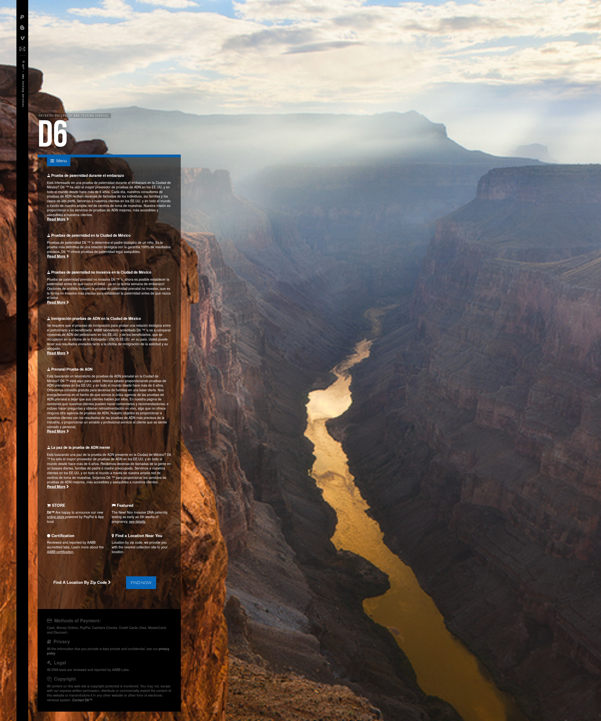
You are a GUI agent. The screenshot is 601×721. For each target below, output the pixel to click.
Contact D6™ (82, 700)
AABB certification (60, 551)
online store (56, 516)
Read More (56, 219)
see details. (137, 521)
